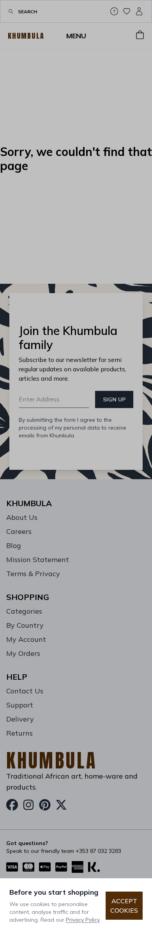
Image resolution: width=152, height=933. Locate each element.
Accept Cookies (124, 905)
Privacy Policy (83, 919)
